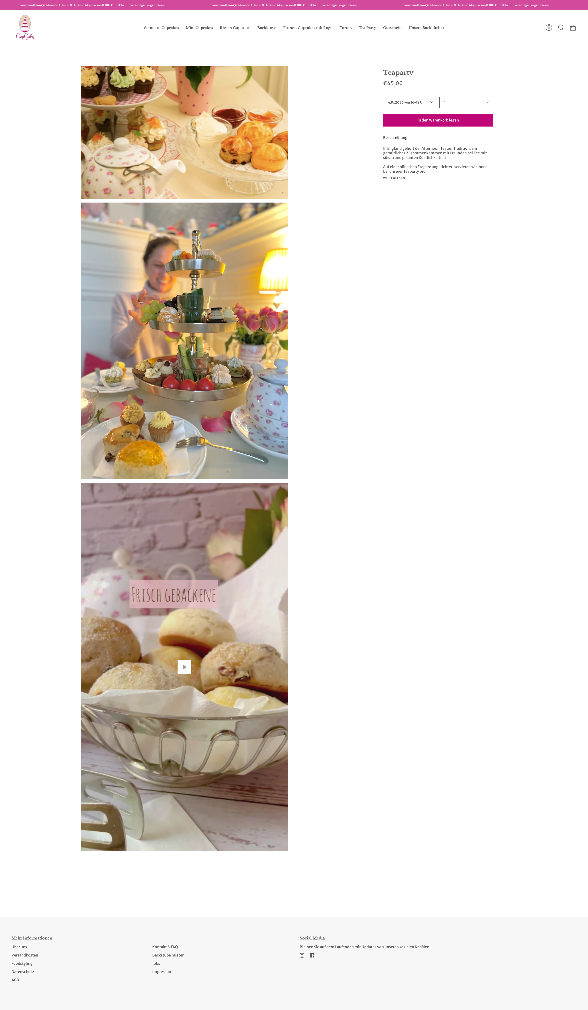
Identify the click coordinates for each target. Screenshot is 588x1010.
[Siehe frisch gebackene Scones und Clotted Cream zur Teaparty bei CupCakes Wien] (184, 667)
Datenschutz (22, 971)
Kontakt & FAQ (165, 947)
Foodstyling (22, 963)
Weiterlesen (394, 178)
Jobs (156, 963)
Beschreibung (395, 137)
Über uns (19, 947)
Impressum (162, 971)
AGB (15, 980)
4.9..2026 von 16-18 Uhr (407, 102)
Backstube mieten (168, 955)
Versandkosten (24, 955)
